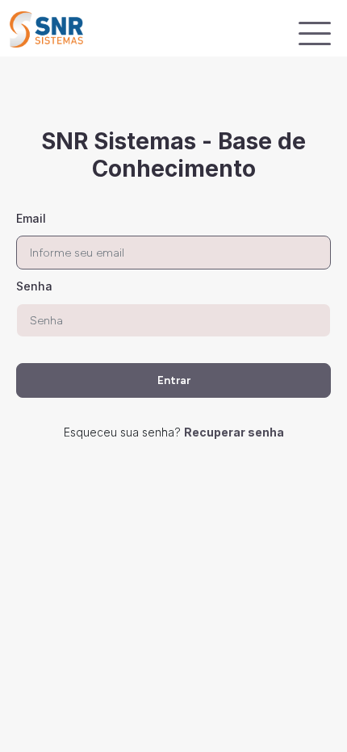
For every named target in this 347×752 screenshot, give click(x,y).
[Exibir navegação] (314, 33)
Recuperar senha (234, 432)
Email (31, 218)
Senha (34, 286)
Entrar (173, 380)
